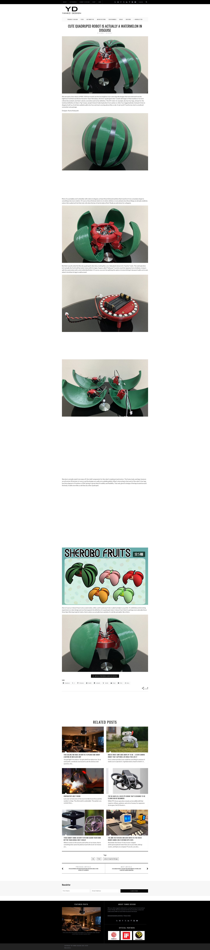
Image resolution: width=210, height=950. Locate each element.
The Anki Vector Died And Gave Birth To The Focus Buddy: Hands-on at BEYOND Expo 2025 (125, 839)
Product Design (73, 19)
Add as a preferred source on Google (106, 676)
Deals (121, 19)
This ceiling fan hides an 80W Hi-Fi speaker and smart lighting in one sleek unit (81, 933)
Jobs (99, 2)
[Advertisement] (118, 10)
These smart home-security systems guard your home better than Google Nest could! (82, 839)
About (65, 2)
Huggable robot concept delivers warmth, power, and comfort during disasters (126, 868)
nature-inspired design (111, 859)
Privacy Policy (127, 915)
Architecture (101, 19)
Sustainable (112, 19)
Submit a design (85, 2)
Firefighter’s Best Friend (72, 796)
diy (93, 859)
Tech (82, 19)
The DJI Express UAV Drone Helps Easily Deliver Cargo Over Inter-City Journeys (83, 868)
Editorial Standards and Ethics (115, 915)
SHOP (94, 2)
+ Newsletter (138, 19)
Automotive (90, 19)
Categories (73, 2)
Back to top (67, 947)
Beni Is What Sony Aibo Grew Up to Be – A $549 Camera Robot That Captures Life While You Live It (126, 756)
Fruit (99, 859)
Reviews (128, 19)
